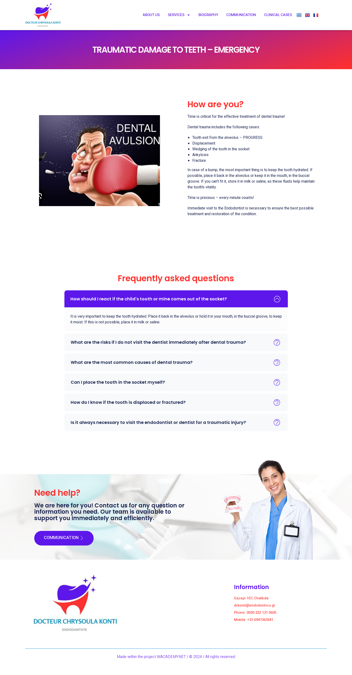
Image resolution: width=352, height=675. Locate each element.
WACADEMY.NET (171, 657)
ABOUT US (151, 14)
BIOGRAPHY (208, 14)
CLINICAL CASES (278, 14)
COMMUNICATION (241, 14)
